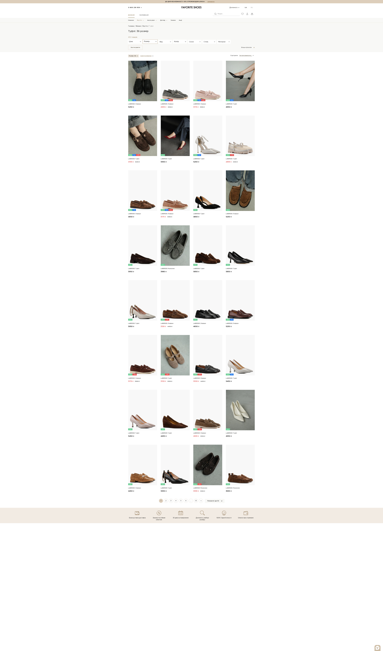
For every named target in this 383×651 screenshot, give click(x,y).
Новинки (131, 20)
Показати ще (213, 500)
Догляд (162, 20)
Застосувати (135, 47)
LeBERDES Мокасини (168, 268)
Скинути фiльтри (146, 55)
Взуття (139, 20)
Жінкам (131, 15)
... (191, 500)
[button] (165, 42)
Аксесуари (151, 20)
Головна (131, 26)
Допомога (233, 7)
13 (196, 500)
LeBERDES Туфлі (231, 104)
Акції (180, 20)
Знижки (173, 20)
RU (252, 7)
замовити (210, 1)
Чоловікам (144, 15)
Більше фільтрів (246, 47)
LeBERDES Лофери (134, 104)
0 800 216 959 (134, 7)
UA (246, 7)
